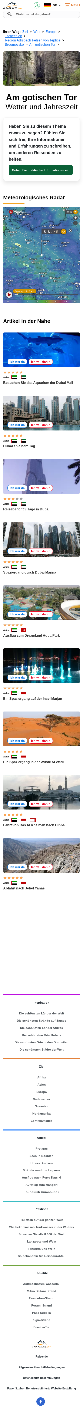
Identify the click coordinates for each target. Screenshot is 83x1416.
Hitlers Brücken (41, 1163)
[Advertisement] (41, 942)
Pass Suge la (41, 1312)
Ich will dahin (40, 361)
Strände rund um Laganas (41, 1170)
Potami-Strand (41, 1305)
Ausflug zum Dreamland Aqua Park (31, 635)
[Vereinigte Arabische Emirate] (16, 377)
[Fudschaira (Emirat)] (34, 820)
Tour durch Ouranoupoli (41, 1192)
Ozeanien (41, 1106)
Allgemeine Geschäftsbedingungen (42, 1367)
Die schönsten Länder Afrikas (41, 1028)
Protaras (42, 1148)
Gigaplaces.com (12, 5)
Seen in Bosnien (41, 1156)
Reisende (42, 1356)
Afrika (41, 1077)
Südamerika (41, 1099)
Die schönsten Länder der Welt (41, 1013)
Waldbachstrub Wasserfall (41, 1283)
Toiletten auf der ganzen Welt (41, 1219)
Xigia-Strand (41, 1320)
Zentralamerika (41, 1120)
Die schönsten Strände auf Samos (41, 1020)
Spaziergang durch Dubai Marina (29, 572)
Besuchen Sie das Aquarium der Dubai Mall (38, 383)
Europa (41, 1092)
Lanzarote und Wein (41, 1241)
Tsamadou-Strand (41, 1298)
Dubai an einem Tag (19, 446)
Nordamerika (41, 1113)
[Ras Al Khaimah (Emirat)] (25, 693)
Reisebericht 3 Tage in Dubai (26, 509)
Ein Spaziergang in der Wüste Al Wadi (33, 762)
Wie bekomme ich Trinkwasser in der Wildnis (41, 1227)
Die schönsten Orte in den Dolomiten (42, 1042)
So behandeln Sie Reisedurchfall (41, 1256)
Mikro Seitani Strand (41, 1291)
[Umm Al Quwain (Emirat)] (25, 630)
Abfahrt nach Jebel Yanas (24, 888)
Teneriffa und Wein (41, 1248)
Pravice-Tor (41, 1327)
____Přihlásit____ (37, 5)
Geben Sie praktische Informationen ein (41, 170)
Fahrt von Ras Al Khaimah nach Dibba (34, 825)
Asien (6, 377)
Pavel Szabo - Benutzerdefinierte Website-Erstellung (41, 1388)
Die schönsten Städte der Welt (42, 1049)
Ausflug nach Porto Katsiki (41, 1177)
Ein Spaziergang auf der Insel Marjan (32, 698)
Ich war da (17, 361)
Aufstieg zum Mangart (41, 1184)
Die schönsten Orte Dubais (41, 1035)
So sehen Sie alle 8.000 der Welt (42, 1234)
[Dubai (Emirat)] (25, 377)
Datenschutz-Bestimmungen (41, 1377)
